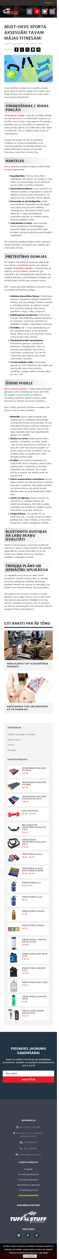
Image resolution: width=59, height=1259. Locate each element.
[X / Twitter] (27, 50)
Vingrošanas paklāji (14, 115)
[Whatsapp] (22, 50)
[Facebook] (16, 50)
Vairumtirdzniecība (28, 1195)
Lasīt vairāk (43, 1253)
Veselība (12, 750)
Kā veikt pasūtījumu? (28, 1174)
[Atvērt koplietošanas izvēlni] (38, 50)
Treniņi (11, 745)
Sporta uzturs (14, 740)
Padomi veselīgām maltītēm (21, 734)
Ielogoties (49, 2)
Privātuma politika (28, 1190)
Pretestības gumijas (23, 268)
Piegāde (28, 1169)
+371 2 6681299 (29, 1149)
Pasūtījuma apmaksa (28, 1180)
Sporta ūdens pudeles (15, 389)
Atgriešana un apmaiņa (28, 1185)
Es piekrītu (30, 1256)
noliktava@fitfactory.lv (30, 1155)
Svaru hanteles (11, 166)
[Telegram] (33, 50)
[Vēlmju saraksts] (44, 11)
